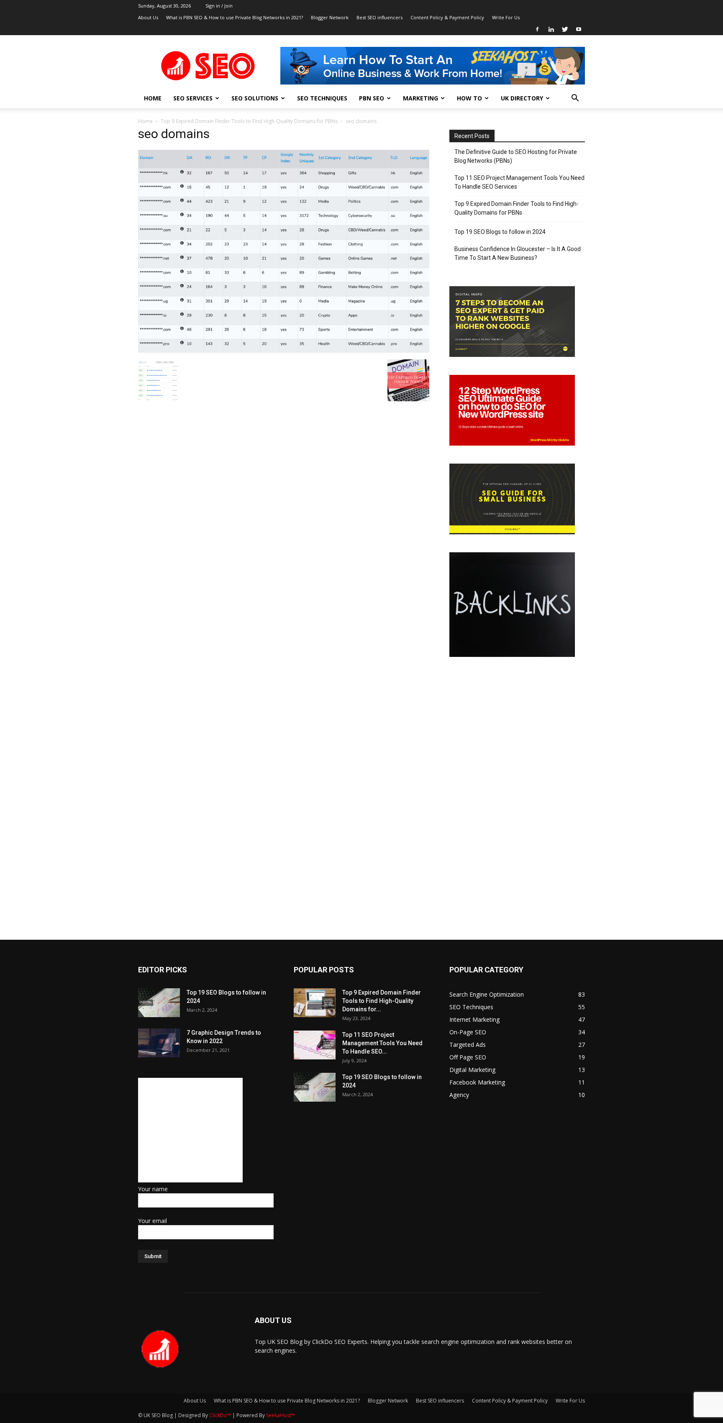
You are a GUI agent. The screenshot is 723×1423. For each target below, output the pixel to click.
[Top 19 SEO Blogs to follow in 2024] (159, 1002)
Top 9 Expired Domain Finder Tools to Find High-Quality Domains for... (381, 1001)
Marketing (420, 98)
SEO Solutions (254, 98)
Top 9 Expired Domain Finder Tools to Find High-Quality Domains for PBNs (249, 121)
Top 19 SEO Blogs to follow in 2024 (500, 231)
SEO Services (193, 98)
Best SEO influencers (379, 17)
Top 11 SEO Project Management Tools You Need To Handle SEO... (382, 1043)
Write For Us (506, 17)
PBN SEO (371, 98)
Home (153, 98)
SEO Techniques (322, 98)
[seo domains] (283, 350)
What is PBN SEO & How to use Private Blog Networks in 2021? (234, 17)
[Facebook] (537, 29)
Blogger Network (330, 17)
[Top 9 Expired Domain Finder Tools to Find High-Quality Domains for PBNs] (315, 1002)
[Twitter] (565, 29)
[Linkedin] (551, 29)
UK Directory (522, 98)
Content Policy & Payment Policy (447, 17)
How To (469, 98)
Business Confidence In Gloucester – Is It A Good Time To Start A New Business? (517, 253)
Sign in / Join (219, 6)
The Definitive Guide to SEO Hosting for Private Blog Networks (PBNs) (515, 156)
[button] (575, 99)
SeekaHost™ (280, 1415)
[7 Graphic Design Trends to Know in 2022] (159, 1042)
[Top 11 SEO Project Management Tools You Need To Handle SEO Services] (315, 1045)
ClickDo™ (220, 1415)
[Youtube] (578, 29)
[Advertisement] (190, 1130)
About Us (148, 17)
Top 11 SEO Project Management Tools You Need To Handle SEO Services (519, 182)
